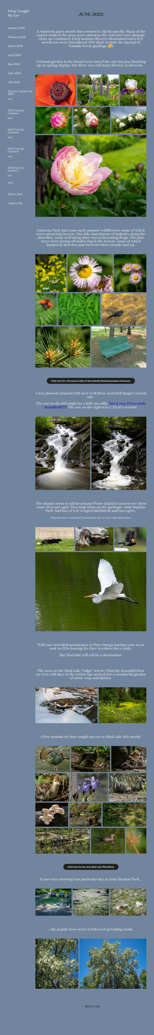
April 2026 (14, 55)
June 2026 (14, 73)
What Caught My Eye (19, 13)
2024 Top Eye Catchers (16, 112)
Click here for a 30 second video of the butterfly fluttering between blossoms (90, 381)
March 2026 (15, 46)
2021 (10, 175)
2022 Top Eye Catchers (16, 150)
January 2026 (16, 28)
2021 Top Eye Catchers (16, 169)
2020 (10, 183)
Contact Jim (15, 203)
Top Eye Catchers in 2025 (20, 92)
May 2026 (14, 64)
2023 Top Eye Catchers (16, 131)
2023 (10, 137)
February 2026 (17, 37)
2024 (10, 118)
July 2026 (14, 82)
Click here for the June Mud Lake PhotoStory (91, 867)
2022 (10, 156)
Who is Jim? (15, 194)
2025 (10, 99)
